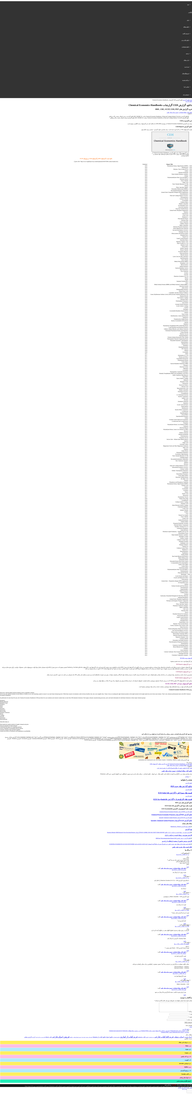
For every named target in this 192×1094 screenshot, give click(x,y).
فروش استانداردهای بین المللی (75, 1037)
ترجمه (187, 53)
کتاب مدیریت (42, 1037)
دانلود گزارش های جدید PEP (181, 786)
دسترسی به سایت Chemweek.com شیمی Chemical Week (175, 1032)
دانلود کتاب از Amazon (99, 1037)
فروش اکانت (186, 33)
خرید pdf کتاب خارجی (164, 1037)
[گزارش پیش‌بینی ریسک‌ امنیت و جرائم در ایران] (149, 832)
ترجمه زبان (179, 1084)
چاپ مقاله (186, 60)
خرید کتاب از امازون (129, 1037)
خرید (186, 1074)
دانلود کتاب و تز (185, 40)
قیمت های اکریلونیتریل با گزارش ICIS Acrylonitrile (172, 799)
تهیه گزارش (188, 829)
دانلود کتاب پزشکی (89, 1037)
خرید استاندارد (151, 1037)
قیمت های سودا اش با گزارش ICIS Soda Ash (175, 793)
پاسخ (188, 867)
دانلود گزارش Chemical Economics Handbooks (180, 764)
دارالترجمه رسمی (187, 1084)
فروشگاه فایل (185, 73)
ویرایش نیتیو (168, 1084)
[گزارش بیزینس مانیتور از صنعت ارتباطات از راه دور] (174, 838)
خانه (188, 20)
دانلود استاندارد (185, 47)
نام (191, 1014)
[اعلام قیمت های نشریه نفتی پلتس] (150, 844)
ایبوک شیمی (188, 1037)
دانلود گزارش (186, 100)
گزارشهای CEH (154, 764)
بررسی (185, 1042)
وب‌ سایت (189, 1019)
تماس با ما (186, 87)
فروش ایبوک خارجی (60, 1037)
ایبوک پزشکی (179, 1037)
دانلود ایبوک (109, 1037)
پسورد (187, 1067)
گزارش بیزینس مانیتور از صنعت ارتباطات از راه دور (177, 841)
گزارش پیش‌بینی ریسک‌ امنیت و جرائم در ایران (178, 835)
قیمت (188, 1046)
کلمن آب (174, 1084)
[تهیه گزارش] (181, 826)
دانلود (188, 1049)
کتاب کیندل (38, 1037)
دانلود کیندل (84, 1037)
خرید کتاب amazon (143, 1037)
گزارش (167, 764)
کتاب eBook (48, 1037)
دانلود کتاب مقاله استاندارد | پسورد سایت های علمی (179, 112)
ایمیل (190, 1017)
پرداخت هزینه (185, 80)
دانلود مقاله (186, 27)
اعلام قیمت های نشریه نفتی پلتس (182, 847)
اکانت (188, 1053)
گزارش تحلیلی (161, 764)
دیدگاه (190, 1011)
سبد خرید (186, 67)
